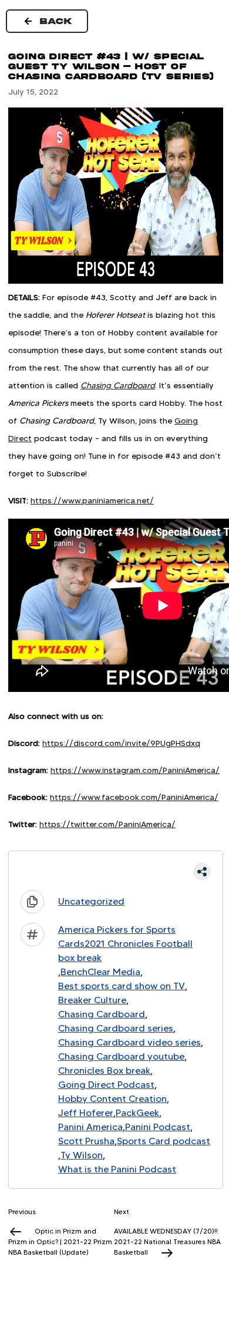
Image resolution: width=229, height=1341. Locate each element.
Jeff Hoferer (85, 1112)
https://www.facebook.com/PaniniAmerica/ (134, 797)
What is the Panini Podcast (117, 1169)
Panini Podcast (157, 1126)
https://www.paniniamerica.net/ (92, 500)
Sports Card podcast (163, 1141)
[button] (116, 871)
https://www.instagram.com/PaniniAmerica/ (135, 770)
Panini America (90, 1126)
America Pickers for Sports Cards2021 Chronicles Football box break (125, 943)
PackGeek (137, 1112)
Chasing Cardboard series (115, 1028)
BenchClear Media (100, 971)
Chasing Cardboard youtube (121, 1056)
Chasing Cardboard (101, 1014)
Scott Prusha (86, 1141)
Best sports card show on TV (121, 986)
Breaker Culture (92, 1000)
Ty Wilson (81, 1155)
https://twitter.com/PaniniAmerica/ (107, 824)
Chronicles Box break (104, 1070)
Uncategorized (91, 901)
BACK (56, 21)
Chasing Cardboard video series (129, 1042)
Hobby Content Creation (112, 1098)
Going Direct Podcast (106, 1084)
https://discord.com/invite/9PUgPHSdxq (121, 743)
